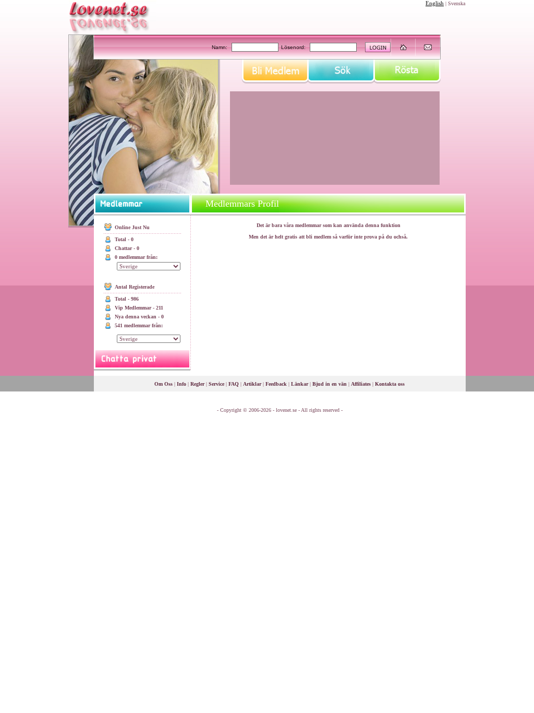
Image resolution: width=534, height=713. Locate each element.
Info (181, 384)
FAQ (233, 384)
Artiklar (252, 384)
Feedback (276, 384)
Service (216, 384)
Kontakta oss (390, 384)
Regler (197, 384)
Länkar (299, 384)
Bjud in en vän (329, 384)
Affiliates (361, 384)
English (435, 3)
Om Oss (163, 384)
